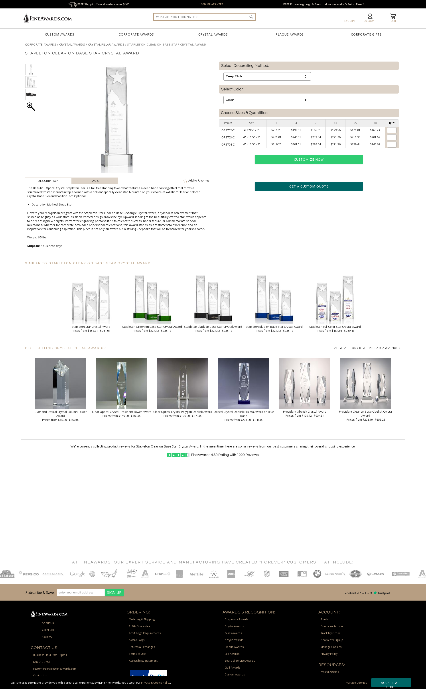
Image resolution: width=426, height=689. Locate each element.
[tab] (48, 181)
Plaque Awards (290, 34)
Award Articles (330, 672)
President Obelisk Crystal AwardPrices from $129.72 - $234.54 (304, 413)
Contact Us (40, 675)
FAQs (95, 181)
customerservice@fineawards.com (55, 669)
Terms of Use (137, 654)
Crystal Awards (213, 34)
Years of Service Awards (240, 661)
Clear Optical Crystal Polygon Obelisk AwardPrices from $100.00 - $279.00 (182, 414)
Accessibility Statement (143, 661)
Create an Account (332, 626)
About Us (48, 623)
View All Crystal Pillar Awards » (367, 348)
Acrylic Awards (234, 640)
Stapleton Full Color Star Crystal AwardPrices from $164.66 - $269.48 (335, 329)
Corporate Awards (136, 34)
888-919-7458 (41, 662)
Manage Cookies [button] (331, 647)
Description (48, 181)
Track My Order (330, 633)
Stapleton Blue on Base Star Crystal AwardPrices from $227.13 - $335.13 (274, 329)
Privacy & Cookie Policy (155, 683)
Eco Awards (232, 654)
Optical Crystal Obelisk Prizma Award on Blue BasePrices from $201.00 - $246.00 (244, 416)
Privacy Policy (329, 654)
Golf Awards (232, 667)
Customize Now (309, 159)
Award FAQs (136, 640)
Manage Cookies (356, 683)
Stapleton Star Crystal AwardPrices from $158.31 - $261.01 (91, 329)
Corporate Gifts (366, 34)
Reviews (248, 455)
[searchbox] (204, 17)
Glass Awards (233, 633)
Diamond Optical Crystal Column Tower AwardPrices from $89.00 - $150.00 (61, 416)
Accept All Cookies (391, 684)
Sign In (325, 619)
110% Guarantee (139, 626)
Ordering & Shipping (142, 619)
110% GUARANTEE (211, 4)
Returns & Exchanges (142, 647)
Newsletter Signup (332, 640)
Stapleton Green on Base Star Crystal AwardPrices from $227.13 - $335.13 (152, 329)
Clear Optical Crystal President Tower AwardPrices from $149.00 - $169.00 (121, 414)
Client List (48, 630)
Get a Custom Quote (308, 186)
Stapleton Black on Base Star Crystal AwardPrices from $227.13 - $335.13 (213, 329)
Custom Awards (59, 34)
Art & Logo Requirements (145, 633)
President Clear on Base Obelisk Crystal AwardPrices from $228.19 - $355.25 (365, 415)
